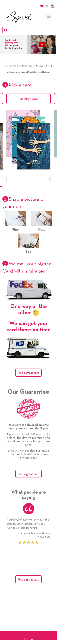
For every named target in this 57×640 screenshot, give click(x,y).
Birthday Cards (28, 99)
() (46, 6)
